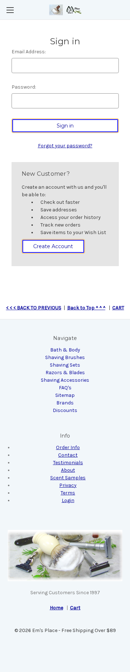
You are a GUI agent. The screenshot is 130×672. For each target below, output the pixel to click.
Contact (68, 455)
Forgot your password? (65, 146)
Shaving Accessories (65, 380)
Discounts (65, 410)
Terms (68, 493)
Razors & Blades (65, 372)
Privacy (68, 485)
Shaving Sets (65, 365)
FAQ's (65, 388)
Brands (65, 403)
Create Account (53, 246)
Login (68, 500)
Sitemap (65, 395)
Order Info (68, 447)
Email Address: (29, 52)
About (68, 470)
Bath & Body (65, 350)
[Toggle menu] (10, 10)
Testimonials (68, 463)
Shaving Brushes (65, 357)
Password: (24, 87)
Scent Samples (68, 478)
